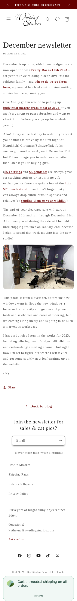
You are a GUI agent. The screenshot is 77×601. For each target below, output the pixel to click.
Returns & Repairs (21, 484)
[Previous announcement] (8, 4)
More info (38, 596)
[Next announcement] (69, 4)
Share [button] (12, 387)
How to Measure (19, 465)
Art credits (16, 539)
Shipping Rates (18, 474)
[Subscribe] (60, 441)
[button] (8, 19)
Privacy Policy (18, 493)
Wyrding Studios (31, 572)
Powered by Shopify (53, 572)
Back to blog (41, 406)
